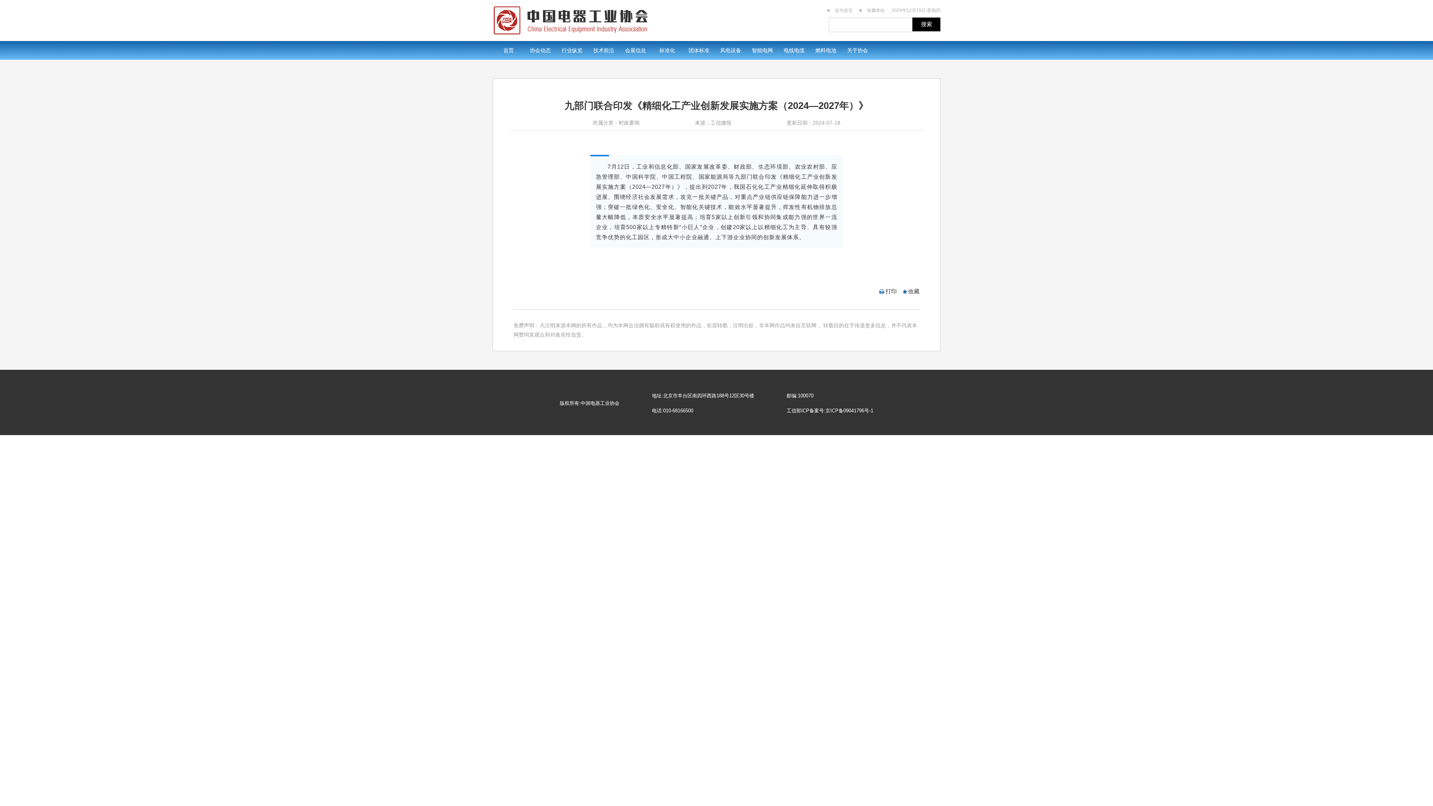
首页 (508, 50)
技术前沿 (603, 50)
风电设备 (730, 50)
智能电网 (762, 50)
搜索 (926, 24)
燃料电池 (825, 50)
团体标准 (699, 50)
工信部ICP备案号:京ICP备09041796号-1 (830, 410)
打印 (891, 291)
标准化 (667, 50)
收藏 (914, 291)
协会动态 (540, 50)
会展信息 (635, 50)
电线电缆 (794, 50)
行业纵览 (572, 50)
